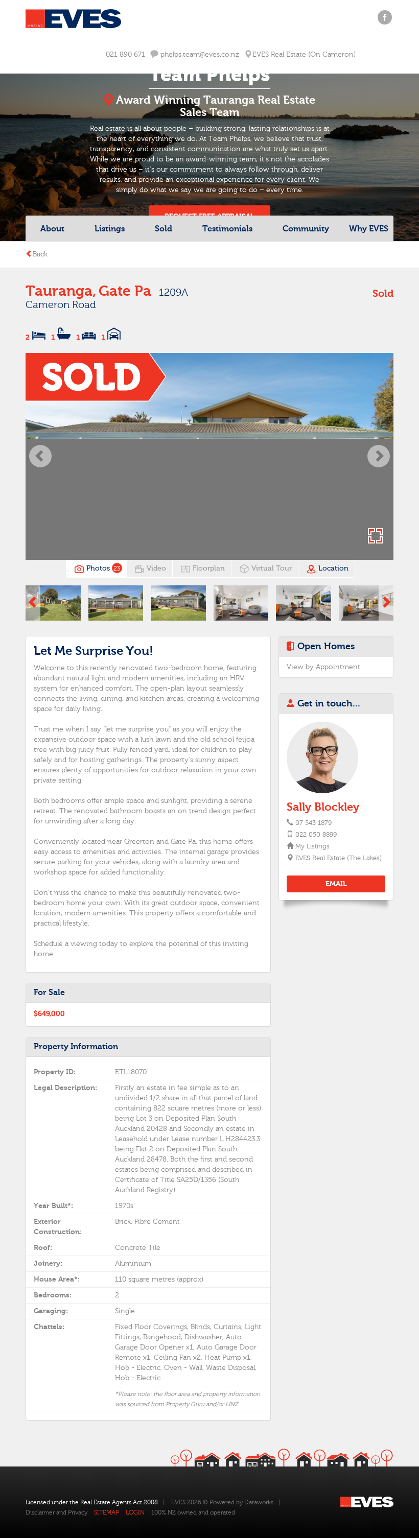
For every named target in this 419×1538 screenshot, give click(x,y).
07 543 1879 (313, 822)
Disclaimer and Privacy (56, 1512)
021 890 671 (125, 55)
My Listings (312, 846)
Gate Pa (125, 291)
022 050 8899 (316, 834)
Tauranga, (61, 291)
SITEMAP (106, 1512)
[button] (40, 456)
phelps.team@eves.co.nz (198, 55)
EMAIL (336, 884)
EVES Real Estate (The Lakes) (338, 858)
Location (332, 568)
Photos (102, 568)
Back (40, 254)
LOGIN (135, 1512)
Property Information (76, 1046)
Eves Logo (73, 19)
